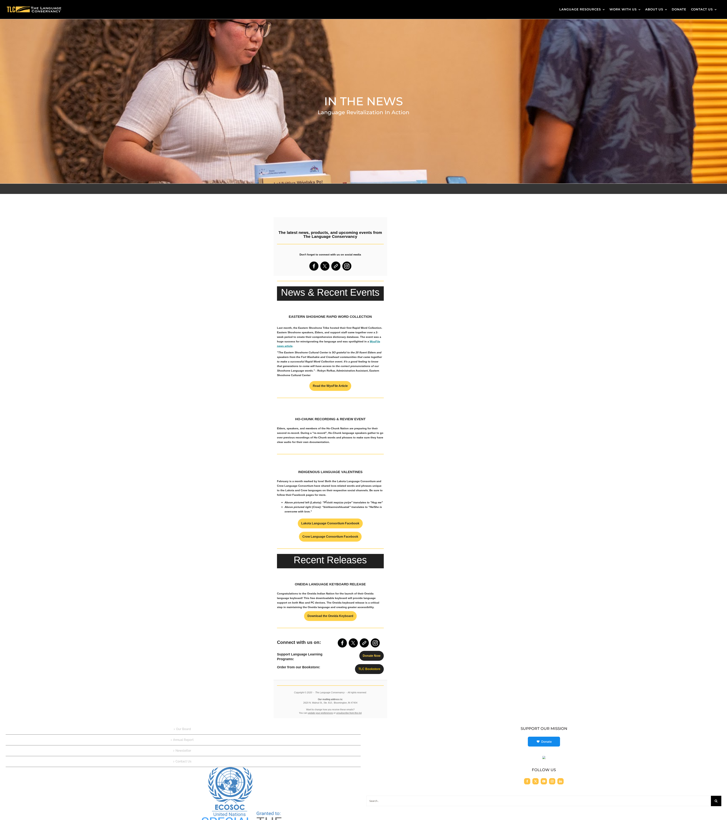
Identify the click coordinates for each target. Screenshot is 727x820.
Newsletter (183, 750)
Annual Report (183, 740)
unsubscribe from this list (349, 713)
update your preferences (320, 713)
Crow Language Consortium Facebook (330, 536)
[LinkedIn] (560, 781)
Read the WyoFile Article (330, 385)
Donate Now (371, 655)
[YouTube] (544, 781)
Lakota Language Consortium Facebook (330, 523)
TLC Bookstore (369, 669)
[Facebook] (527, 781)
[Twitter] (535, 781)
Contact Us (183, 761)
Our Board (183, 729)
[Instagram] (552, 781)
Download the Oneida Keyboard (330, 616)
